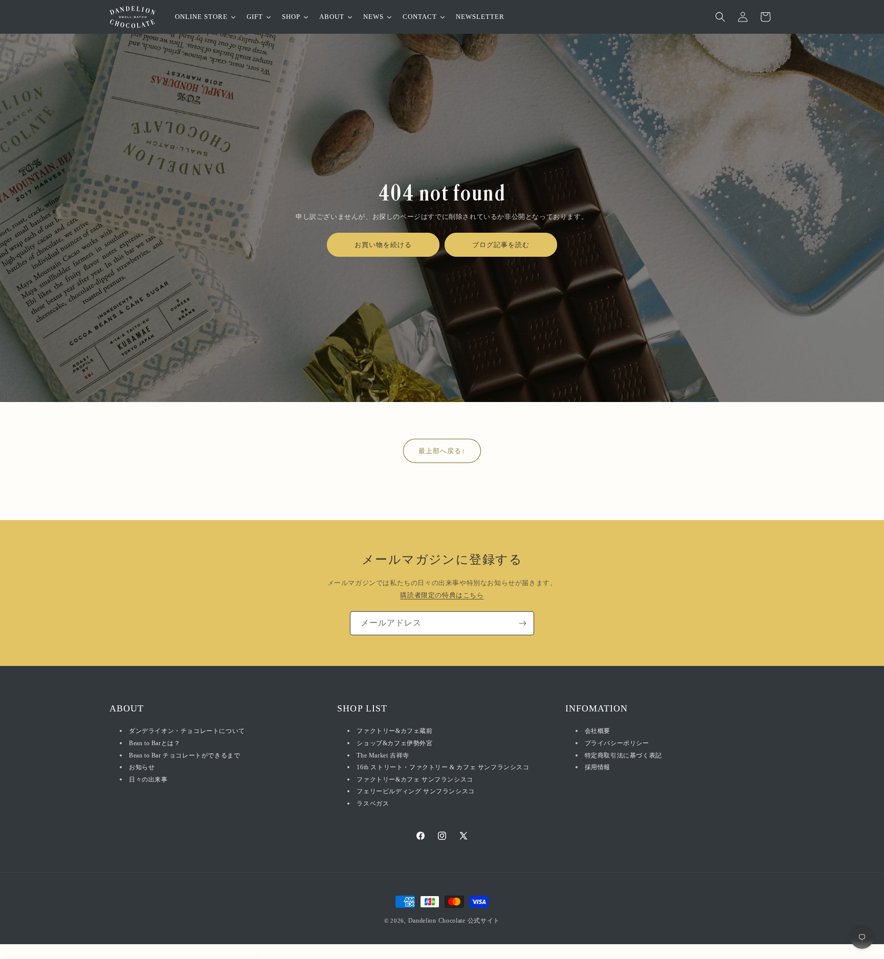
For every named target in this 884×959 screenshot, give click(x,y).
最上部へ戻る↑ (442, 451)
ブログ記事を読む (500, 245)
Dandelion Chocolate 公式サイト (454, 920)
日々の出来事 (148, 779)
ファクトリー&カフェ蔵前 (394, 731)
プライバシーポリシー (617, 743)
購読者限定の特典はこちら (441, 595)
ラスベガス (373, 803)
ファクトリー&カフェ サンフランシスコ (415, 779)
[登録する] (522, 623)
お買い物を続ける (383, 245)
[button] (720, 17)
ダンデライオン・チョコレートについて (187, 731)
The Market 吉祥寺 (383, 755)
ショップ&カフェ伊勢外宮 (394, 743)
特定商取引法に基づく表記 (623, 755)
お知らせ (141, 767)
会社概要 (597, 731)
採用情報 (597, 767)
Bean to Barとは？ (154, 743)
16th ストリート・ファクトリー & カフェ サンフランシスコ (443, 767)
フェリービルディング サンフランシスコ (415, 791)
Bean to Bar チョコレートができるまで (184, 755)
